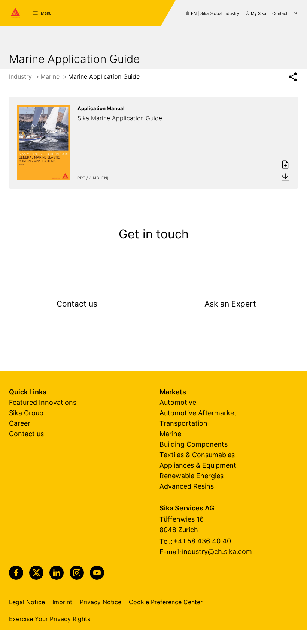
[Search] (296, 13)
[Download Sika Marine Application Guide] (285, 177)
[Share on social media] (292, 77)
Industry (21, 76)
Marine (50, 76)
